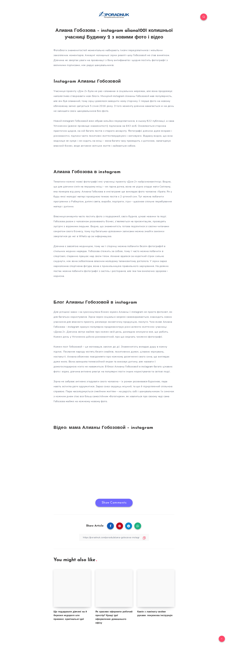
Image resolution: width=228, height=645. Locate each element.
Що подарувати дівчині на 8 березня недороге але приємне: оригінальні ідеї (70, 615)
